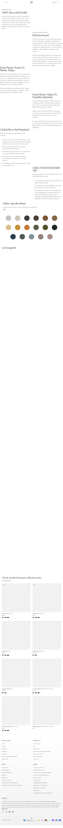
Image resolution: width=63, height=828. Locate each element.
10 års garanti (36, 780)
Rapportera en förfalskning (40, 785)
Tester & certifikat (6, 780)
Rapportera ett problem (39, 787)
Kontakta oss (36, 743)
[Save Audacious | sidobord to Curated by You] (58, 609)
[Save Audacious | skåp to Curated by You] (28, 647)
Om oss (4, 743)
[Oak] (3, 617)
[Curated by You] (7, 2)
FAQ (34, 746)
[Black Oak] (8, 617)
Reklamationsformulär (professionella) (12, 785)
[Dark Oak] (5, 617)
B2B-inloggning (6, 770)
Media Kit (4, 775)
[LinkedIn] (13, 812)
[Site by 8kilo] (11, 820)
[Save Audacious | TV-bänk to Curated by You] (28, 609)
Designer (4, 754)
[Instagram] (6, 812)
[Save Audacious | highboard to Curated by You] (58, 647)
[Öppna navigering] (3, 2)
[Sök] (59, 2)
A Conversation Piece (42, 689)
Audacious (7, 613)
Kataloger (4, 751)
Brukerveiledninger (38, 754)
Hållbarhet (4, 748)
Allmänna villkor (37, 777)
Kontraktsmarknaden (7, 772)
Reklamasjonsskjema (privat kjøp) (42, 751)
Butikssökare (5, 759)
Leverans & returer (38, 767)
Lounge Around (7, 689)
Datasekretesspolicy (38, 770)
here (4, 209)
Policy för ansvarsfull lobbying (41, 775)
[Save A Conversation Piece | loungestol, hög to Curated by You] (58, 685)
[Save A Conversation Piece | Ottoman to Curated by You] (28, 722)
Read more (5, 808)
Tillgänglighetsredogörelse (40, 782)
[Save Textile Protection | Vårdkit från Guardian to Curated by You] (58, 722)
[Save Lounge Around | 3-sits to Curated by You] (28, 685)
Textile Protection (43, 726)
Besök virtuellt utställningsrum (10, 756)
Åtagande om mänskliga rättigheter (42, 772)
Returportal (36, 748)
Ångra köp (36, 759)
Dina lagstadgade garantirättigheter (42, 793)
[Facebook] (3, 812)
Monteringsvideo (37, 756)
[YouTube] (9, 812)
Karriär (3, 746)
